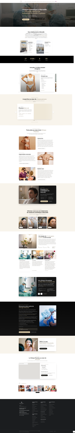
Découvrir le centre (30, 52)
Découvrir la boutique (43, 348)
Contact (55, 431)
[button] (36, 120)
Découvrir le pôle (42, 90)
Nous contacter (33, 19)
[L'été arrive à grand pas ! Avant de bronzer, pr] (41, 388)
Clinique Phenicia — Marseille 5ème (44, 88)
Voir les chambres (34, 270)
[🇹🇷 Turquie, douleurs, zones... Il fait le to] (34, 388)
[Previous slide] (19, 82)
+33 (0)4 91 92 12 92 (44, 368)
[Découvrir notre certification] (28, 286)
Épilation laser (44, 76)
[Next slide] (55, 82)
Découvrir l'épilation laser (41, 179)
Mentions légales (51, 431)
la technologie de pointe (26, 317)
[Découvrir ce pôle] (30, 83)
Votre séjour (46, 270)
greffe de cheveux (41, 35)
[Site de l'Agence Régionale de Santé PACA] (39, 294)
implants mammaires (30, 156)
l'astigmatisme (33, 314)
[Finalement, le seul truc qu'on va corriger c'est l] (21, 388)
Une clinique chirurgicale (46, 281)
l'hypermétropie (20, 315)
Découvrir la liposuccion (41, 148)
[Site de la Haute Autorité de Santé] (41, 294)
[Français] (56, 1)
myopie (31, 314)
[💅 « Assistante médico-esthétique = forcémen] (53, 388)
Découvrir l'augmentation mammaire (24, 163)
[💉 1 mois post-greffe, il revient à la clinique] (28, 388)
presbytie (26, 315)
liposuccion (38, 141)
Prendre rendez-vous (25, 19)
